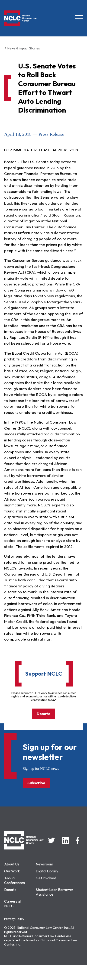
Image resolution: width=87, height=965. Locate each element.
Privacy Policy (14, 919)
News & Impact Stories (23, 48)
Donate (43, 713)
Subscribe (36, 782)
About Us (11, 864)
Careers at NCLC (12, 903)
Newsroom (44, 864)
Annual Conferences (14, 880)
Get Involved (46, 878)
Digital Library (47, 871)
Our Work (12, 871)
